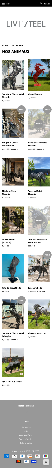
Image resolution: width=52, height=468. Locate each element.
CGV (26, 431)
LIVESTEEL (35, 451)
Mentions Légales (26, 435)
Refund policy (26, 443)
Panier (47, 4)
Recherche (26, 427)
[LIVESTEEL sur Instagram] (26, 412)
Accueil (5, 45)
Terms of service (26, 439)
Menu (8, 4)
